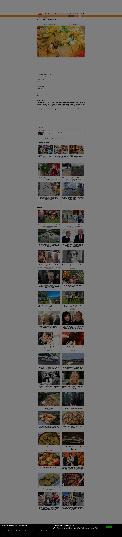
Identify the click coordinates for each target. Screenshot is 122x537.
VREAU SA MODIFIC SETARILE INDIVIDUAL (109, 530)
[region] (61, 530)
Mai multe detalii (12, 528)
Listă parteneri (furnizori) (57, 530)
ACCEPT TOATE (109, 527)
